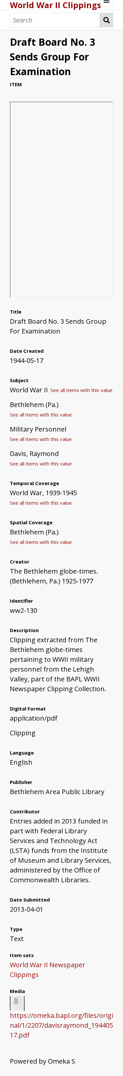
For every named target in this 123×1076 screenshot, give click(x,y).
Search (106, 20)
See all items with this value (82, 390)
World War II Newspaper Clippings (47, 969)
